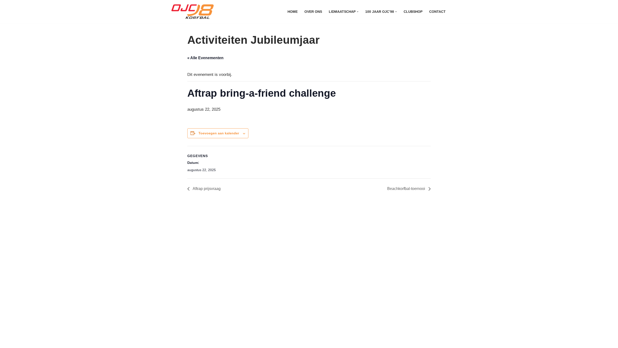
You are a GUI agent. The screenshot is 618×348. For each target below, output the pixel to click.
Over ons (313, 12)
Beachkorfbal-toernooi (406, 189)
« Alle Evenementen (205, 58)
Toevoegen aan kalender (218, 133)
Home (293, 12)
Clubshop (413, 12)
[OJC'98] (193, 11)
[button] (357, 12)
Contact (437, 12)
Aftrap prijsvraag (206, 189)
